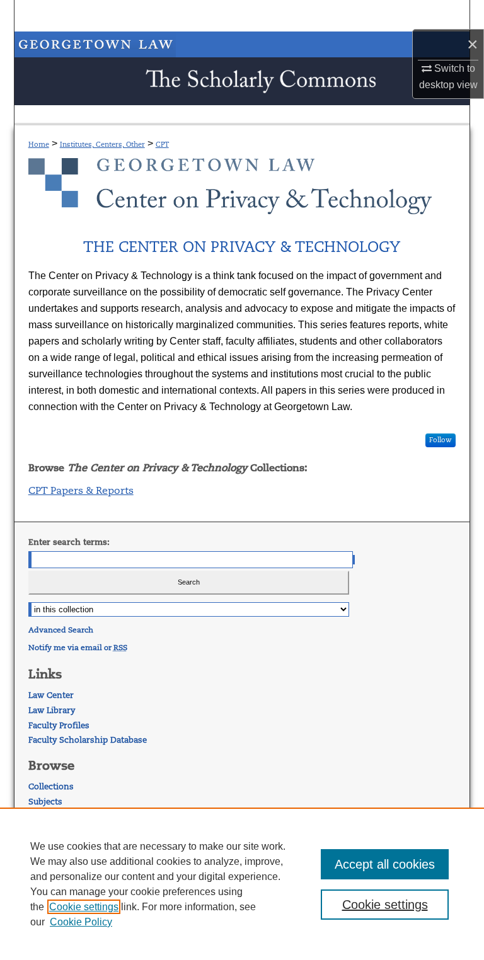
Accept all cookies (385, 864)
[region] (242, 884)
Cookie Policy (81, 922)
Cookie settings (83, 906)
